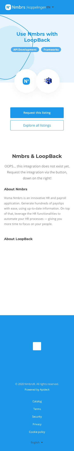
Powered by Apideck (37, 389)
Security (37, 416)
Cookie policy (37, 432)
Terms (37, 409)
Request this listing (37, 113)
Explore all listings (37, 125)
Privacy (37, 424)
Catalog (37, 401)
